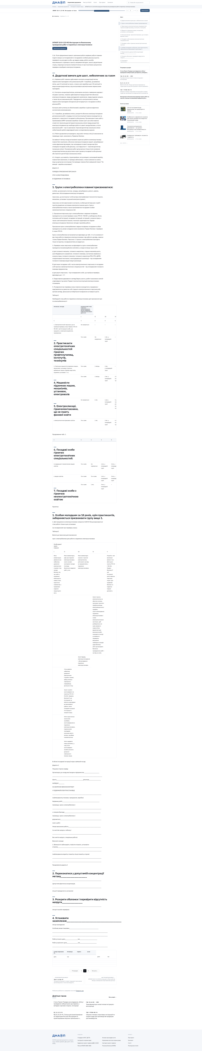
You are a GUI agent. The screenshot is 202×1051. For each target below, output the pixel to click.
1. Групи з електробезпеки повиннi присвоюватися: (133, 23)
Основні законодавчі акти (109, 1037)
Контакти (110, 2)
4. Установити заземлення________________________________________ (135, 61)
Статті (95, 2)
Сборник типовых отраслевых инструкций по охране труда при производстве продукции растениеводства (100, 1016)
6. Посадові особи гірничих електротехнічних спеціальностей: (132, 39)
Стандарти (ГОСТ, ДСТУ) (84, 1037)
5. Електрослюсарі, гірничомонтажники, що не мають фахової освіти (134, 35)
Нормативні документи (74, 2)
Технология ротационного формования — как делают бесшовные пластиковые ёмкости (136, 127)
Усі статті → (123, 143)
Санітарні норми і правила (109, 1043)
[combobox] (139, 2)
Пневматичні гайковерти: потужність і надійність (137, 136)
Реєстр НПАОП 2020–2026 (84, 1045)
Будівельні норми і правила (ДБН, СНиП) (88, 1043)
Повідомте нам (80, 990)
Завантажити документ (59, 48)
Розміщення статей (133, 1045)
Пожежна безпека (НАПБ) (109, 1045)
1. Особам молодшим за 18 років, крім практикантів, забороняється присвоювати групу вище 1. (134, 48)
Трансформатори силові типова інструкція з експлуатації (100, 1005)
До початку (55, 16)
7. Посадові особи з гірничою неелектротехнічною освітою (133, 44)
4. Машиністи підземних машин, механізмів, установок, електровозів (131, 31)
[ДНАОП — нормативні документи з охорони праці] (58, 2)
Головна (54, 6)
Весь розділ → (112, 997)
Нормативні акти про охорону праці (111, 1040)
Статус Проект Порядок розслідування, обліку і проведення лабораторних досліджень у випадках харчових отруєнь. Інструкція (68, 1004)
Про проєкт (102, 2)
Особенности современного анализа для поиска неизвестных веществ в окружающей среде (137, 118)
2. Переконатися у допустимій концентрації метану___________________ (131, 52)
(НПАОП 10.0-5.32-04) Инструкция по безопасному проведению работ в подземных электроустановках (72, 43)
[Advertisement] (84, 30)
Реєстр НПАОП (87, 2)
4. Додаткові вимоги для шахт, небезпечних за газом (134, 20)
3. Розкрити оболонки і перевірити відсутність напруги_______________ (132, 57)
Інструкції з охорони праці (77, 6)
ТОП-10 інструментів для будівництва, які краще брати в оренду (136, 109)
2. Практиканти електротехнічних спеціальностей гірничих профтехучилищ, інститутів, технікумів (133, 26)
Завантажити (145, 10)
